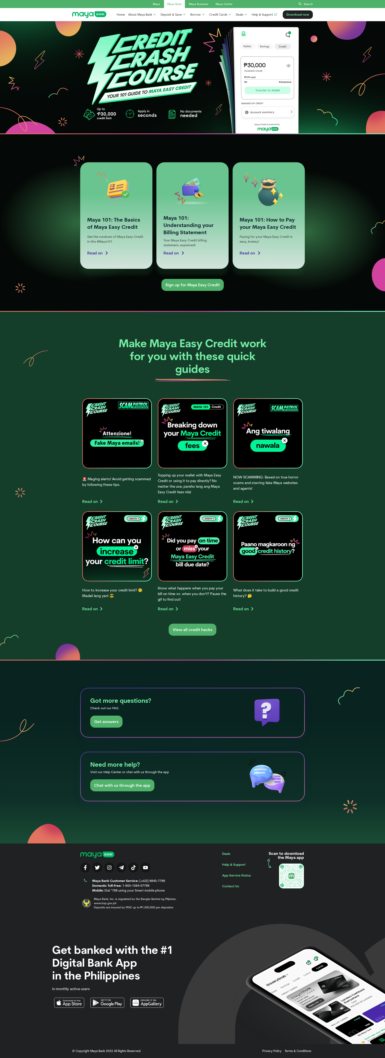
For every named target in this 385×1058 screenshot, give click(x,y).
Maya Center (224, 4)
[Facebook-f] (85, 867)
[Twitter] (97, 867)
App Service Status (236, 875)
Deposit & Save (171, 15)
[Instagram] (109, 867)
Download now (297, 14)
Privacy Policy (272, 1051)
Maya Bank (174, 4)
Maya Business (198, 4)
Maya (156, 4)
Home (121, 15)
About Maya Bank (140, 15)
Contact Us (230, 886)
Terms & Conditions (298, 1051)
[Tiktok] (133, 867)
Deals (226, 854)
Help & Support (233, 864)
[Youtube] (145, 867)
